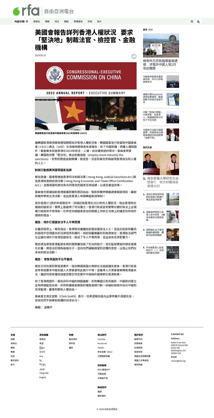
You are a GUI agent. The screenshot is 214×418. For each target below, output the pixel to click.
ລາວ (41, 356)
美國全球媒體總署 (142, 356)
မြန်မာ (42, 347)
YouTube (101, 339)
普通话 (42, 339)
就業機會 (138, 343)
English (42, 377)
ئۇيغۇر (42, 368)
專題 (47, 21)
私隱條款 (138, 347)
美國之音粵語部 (141, 360)
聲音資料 (15, 360)
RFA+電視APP (104, 369)
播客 (71, 347)
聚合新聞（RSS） (106, 351)
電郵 (100, 391)
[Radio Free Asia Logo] (43, 9)
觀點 (66, 21)
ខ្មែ (40, 360)
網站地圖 (138, 364)
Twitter (101, 347)
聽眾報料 (102, 395)
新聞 (13, 339)
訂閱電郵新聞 (104, 356)
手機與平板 (103, 378)
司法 (57, 21)
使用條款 (138, 351)
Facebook (102, 343)
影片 (99, 21)
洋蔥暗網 (102, 373)
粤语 (41, 343)
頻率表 (72, 343)
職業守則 (138, 339)
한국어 (42, 351)
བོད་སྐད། (42, 364)
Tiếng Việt (43, 373)
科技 (90, 21)
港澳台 (36, 21)
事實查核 (78, 21)
